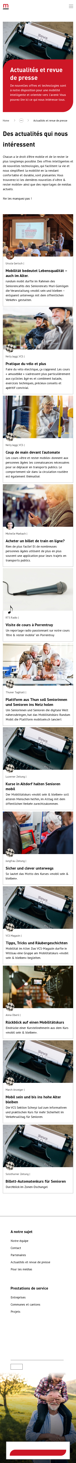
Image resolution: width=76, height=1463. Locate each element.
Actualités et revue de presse (50, 120)
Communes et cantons (25, 1304)
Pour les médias (21, 1269)
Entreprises (18, 1297)
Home (6, 120)
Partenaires (18, 1255)
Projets (15, 1311)
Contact (16, 1248)
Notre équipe (19, 1241)
